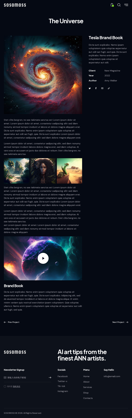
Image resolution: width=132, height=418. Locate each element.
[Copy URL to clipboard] (109, 88)
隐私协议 (16, 386)
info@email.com (112, 376)
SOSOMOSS (9, 413)
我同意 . (14, 386)
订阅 (49, 378)
